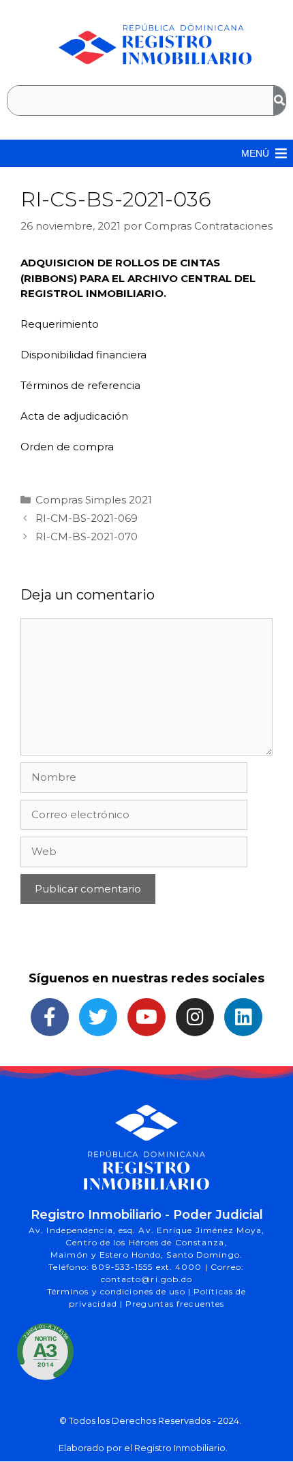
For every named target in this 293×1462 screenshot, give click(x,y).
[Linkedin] (243, 1017)
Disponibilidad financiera (83, 354)
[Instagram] (195, 1017)
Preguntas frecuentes (174, 1303)
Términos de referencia (80, 385)
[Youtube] (146, 1017)
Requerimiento (59, 323)
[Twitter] (98, 1017)
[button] (255, 153)
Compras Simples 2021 (93, 499)
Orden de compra (67, 446)
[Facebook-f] (50, 1017)
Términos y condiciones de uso (117, 1291)
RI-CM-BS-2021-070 (86, 536)
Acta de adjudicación (74, 415)
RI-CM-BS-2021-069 (86, 518)
